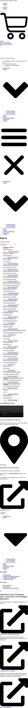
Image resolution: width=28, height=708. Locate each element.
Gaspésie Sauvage (10, 111)
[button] (14, 151)
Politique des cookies (8, 579)
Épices (4, 115)
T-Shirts (5, 121)
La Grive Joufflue (10, 112)
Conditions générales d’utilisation (11, 576)
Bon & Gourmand (10, 113)
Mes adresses (6, 586)
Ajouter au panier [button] (13, 251)
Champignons (6, 68)
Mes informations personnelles (10, 588)
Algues (5, 116)
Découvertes (6, 119)
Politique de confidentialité (9, 577)
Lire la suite (11, 323)
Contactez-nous (7, 575)
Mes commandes (7, 585)
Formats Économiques (8, 118)
